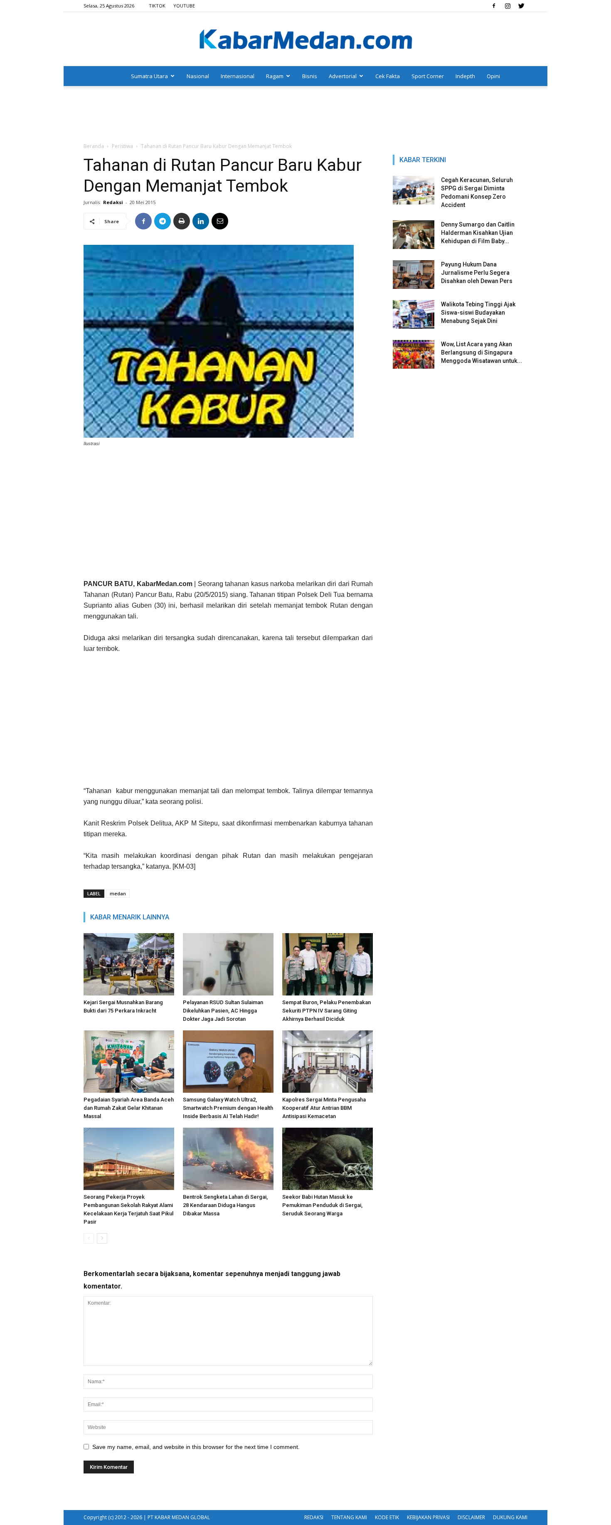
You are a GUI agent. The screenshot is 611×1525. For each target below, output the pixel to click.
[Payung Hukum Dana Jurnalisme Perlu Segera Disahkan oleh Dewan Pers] (413, 274)
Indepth (465, 76)
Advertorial (343, 76)
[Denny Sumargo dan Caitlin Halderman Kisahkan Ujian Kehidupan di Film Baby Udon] (413, 234)
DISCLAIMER (471, 1517)
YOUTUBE (184, 5)
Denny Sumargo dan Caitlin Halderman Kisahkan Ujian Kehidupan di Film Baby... (478, 232)
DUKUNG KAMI (510, 1517)
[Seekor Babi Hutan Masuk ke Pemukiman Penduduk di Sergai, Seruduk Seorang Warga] (327, 1159)
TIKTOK (157, 5)
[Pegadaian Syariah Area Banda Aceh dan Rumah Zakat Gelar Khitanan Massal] (129, 1061)
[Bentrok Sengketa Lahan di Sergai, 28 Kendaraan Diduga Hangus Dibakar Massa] (228, 1159)
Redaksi (113, 202)
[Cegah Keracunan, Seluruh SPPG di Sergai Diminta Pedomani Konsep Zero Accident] (413, 190)
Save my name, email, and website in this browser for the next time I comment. (196, 1447)
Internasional (237, 76)
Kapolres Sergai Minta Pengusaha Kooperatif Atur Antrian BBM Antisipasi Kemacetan (324, 1107)
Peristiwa (122, 146)
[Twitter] (521, 6)
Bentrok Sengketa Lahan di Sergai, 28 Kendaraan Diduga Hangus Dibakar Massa (225, 1205)
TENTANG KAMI (349, 1517)
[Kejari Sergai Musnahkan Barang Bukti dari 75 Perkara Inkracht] (129, 964)
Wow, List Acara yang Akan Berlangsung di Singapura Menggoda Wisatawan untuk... (481, 352)
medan (118, 893)
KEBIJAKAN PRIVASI (428, 1517)
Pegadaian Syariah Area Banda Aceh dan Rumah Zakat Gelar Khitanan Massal (129, 1107)
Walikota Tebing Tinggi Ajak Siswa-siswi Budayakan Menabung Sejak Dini (478, 312)
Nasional (198, 76)
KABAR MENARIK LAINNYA (129, 917)
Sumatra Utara (149, 76)
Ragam (274, 76)
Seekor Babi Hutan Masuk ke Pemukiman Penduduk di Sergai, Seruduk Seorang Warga (322, 1205)
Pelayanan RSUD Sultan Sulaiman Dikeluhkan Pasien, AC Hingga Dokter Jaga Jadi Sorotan (223, 1010)
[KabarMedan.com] (305, 40)
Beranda (94, 146)
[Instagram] (507, 6)
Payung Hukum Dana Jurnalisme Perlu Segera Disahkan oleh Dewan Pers (476, 272)
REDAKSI (313, 1517)
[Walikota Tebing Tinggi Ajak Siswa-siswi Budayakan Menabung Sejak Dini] (413, 314)
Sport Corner (427, 76)
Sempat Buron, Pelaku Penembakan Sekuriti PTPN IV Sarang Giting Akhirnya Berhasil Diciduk (326, 1010)
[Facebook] (494, 6)
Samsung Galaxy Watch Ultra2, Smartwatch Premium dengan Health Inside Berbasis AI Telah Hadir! (228, 1107)
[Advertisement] (305, 114)
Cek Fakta (387, 76)
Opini (493, 76)
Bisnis (309, 76)
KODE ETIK (387, 1517)
